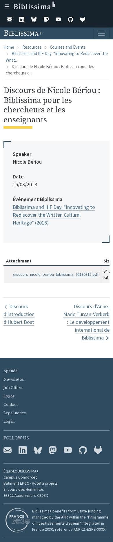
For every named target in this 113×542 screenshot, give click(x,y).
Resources (32, 47)
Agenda (10, 371)
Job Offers (12, 387)
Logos (9, 396)
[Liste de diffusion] (9, 19)
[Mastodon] (46, 19)
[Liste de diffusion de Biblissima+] (7, 450)
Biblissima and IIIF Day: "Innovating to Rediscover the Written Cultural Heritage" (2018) (54, 215)
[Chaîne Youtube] (68, 450)
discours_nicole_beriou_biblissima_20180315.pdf (56, 274)
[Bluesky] (34, 19)
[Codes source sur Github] (83, 450)
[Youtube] (58, 19)
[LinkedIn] (22, 19)
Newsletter (14, 379)
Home (8, 47)
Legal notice (14, 413)
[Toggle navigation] (101, 33)
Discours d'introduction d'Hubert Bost (18, 314)
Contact (10, 404)
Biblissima (22, 33)
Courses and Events (68, 47)
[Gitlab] (82, 19)
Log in (8, 421)
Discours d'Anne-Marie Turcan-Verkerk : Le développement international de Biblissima (86, 322)
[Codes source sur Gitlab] (98, 450)
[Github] (70, 19)
